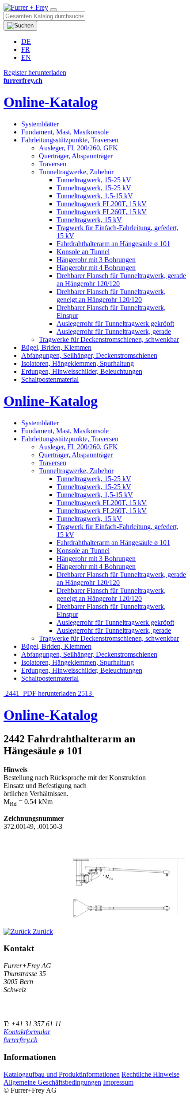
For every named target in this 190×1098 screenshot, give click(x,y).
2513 (86, 693)
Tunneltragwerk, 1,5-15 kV (95, 196)
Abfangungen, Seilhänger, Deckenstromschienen (89, 355)
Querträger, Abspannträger (76, 156)
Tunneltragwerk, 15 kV (89, 220)
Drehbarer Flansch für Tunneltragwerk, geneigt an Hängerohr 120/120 (111, 295)
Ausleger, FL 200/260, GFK (78, 148)
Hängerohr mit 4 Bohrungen (96, 267)
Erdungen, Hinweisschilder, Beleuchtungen (81, 371)
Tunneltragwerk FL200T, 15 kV (102, 204)
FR (25, 49)
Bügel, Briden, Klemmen (56, 347)
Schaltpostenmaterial (50, 379)
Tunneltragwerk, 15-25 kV (94, 180)
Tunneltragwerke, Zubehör (76, 172)
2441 (12, 693)
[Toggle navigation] (53, 9)
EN (26, 57)
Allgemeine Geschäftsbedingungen (52, 1082)
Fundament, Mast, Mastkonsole (65, 132)
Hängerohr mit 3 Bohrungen (96, 259)
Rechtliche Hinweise (150, 1074)
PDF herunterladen (49, 693)
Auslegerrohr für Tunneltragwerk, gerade (114, 331)
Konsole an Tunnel (83, 251)
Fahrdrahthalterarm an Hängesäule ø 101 (113, 243)
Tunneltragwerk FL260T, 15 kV (102, 212)
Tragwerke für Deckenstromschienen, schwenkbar (109, 339)
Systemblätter (40, 124)
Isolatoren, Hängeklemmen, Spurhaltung (77, 363)
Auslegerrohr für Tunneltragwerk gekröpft (115, 323)
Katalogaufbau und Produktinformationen (62, 1074)
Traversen (52, 164)
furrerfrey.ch (21, 1039)
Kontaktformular (27, 1031)
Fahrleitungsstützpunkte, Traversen (69, 140)
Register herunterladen (35, 72)
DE (26, 41)
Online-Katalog (51, 102)
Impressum (118, 1082)
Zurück (42, 931)
